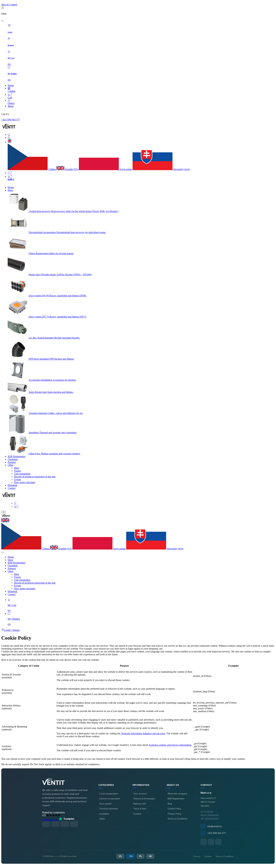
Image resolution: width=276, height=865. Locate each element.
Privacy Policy (174, 813)
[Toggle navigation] (3, 512)
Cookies (208, 856)
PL (140, 856)
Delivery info (139, 803)
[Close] (2, 20)
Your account (140, 793)
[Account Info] (141, 137)
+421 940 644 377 (10, 119)
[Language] (10, 142)
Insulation (104, 813)
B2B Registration (176, 798)
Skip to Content (9, 4)
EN (131, 856)
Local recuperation (108, 793)
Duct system (105, 803)
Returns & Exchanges (144, 798)
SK (150, 856)
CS (120, 856)
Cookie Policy (174, 808)
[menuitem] (11, 187)
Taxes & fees (139, 808)
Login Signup (12, 630)
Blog (170, 803)
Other (102, 818)
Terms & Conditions (177, 818)
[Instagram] (218, 842)
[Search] (141, 134)
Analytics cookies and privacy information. (170, 745)
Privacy (196, 856)
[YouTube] (211, 842)
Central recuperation (109, 798)
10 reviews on (50, 820)
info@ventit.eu (214, 826)
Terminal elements (108, 808)
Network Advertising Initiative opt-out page (143, 733)
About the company (177, 793)
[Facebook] (204, 842)
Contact (137, 813)
